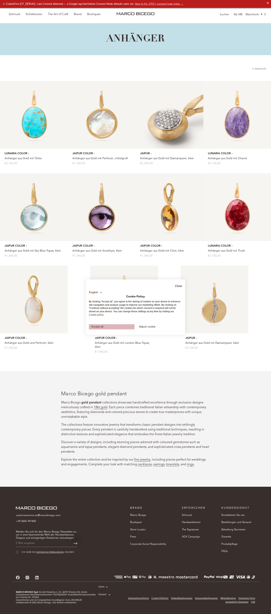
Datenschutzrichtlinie (138, 598)
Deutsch (102, 595)
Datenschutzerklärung (50, 552)
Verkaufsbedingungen (181, 598)
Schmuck (187, 515)
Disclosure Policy (246, 598)
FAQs (224, 551)
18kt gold (100, 407)
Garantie (226, 537)
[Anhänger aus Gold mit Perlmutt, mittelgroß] (102, 115)
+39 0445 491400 (26, 521)
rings (190, 464)
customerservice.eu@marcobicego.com (38, 515)
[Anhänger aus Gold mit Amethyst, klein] (102, 207)
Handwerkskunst (191, 522)
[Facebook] (18, 577)
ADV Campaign (191, 537)
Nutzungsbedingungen (206, 598)
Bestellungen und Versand (236, 522)
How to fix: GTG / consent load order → (159, 3)
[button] (95, 292)
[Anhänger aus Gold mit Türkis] (34, 115)
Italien (101, 587)
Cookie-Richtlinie (159, 598)
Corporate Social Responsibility (148, 544)
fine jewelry (142, 459)
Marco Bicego (138, 515)
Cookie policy (96, 314)
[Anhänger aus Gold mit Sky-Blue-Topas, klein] (34, 207)
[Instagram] (27, 577)
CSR (253, 602)
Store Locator (138, 529)
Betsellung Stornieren (233, 529)
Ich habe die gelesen (48, 552)
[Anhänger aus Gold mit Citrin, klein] (169, 207)
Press (133, 537)
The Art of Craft (58, 14)
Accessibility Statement (236, 602)
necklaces (145, 464)
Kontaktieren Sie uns (233, 515)
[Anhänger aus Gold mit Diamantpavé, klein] (169, 115)
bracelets (172, 464)
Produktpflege (229, 544)
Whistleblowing (228, 598)
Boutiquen (136, 522)
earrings (159, 464)
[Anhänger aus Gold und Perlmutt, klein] (34, 299)
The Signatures (190, 529)
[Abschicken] (75, 543)
